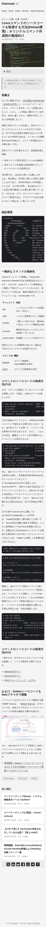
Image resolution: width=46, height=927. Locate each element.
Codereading (9, 778)
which (5, 369)
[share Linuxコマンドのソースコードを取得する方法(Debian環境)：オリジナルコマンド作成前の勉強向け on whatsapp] (28, 864)
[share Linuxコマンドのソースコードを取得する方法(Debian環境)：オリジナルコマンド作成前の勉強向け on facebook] (23, 864)
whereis (5, 362)
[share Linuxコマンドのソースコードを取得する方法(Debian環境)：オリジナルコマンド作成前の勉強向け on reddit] (18, 864)
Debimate (8, 3)
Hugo (29, 923)
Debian (34, 778)
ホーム (5, 19)
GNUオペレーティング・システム (20, 680)
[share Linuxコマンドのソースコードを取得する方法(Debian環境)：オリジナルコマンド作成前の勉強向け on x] (8, 864)
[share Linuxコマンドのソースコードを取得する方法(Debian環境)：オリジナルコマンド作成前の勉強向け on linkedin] (13, 864)
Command (23, 778)
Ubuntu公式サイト (12, 676)
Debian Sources (27, 704)
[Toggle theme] (17, 3)
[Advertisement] (23, 895)
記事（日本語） (22, 19)
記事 (11, 19)
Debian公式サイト (12, 671)
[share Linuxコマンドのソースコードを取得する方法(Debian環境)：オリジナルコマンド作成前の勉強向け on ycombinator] (38, 864)
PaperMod (36, 923)
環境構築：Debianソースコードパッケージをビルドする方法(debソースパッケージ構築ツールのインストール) (24, 767)
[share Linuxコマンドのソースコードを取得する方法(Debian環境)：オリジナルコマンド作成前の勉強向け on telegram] (33, 864)
